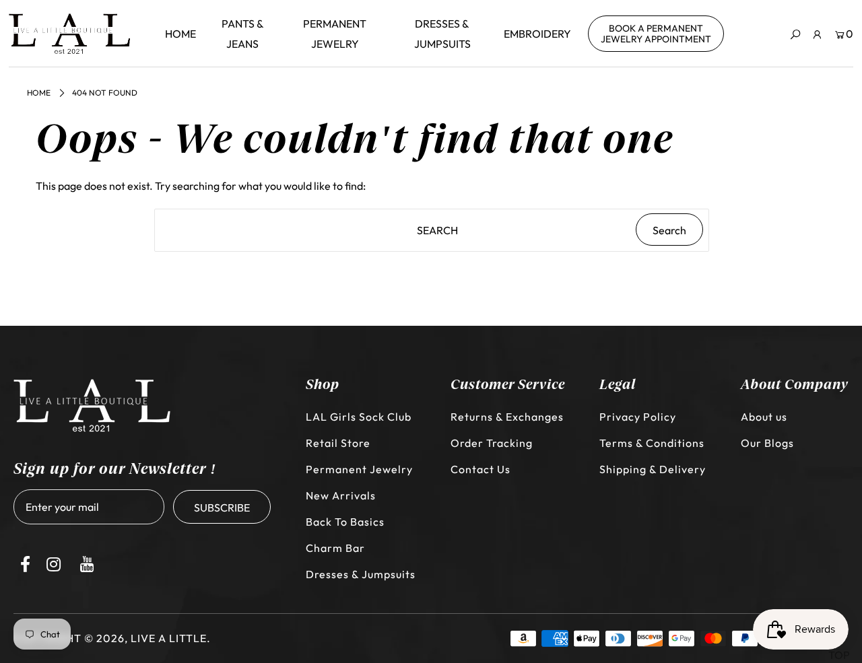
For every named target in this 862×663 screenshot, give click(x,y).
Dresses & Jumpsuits (361, 574)
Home (39, 93)
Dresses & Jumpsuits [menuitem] (442, 33)
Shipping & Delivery (652, 469)
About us (764, 416)
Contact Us (480, 469)
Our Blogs (767, 443)
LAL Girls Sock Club (358, 416)
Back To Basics (345, 521)
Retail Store (338, 443)
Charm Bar (335, 548)
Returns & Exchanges (507, 416)
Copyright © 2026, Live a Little (110, 638)
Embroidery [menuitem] (537, 33)
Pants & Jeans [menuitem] (243, 33)
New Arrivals (341, 495)
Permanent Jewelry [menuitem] (334, 33)
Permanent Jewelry (359, 469)
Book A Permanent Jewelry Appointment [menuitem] (656, 33)
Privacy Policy (637, 416)
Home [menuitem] (180, 33)
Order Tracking (492, 443)
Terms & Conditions (651, 443)
